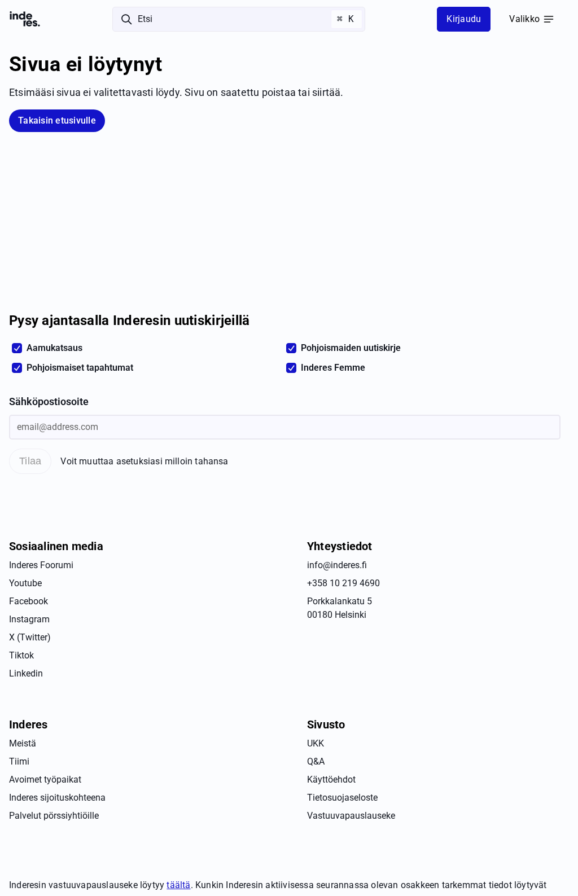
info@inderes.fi (337, 565)
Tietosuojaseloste (342, 797)
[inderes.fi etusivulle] (25, 19)
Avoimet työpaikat (45, 779)
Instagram (29, 619)
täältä (178, 885)
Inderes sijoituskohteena (57, 797)
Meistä (22, 743)
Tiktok (21, 655)
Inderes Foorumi (41, 565)
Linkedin (26, 673)
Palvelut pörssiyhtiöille (54, 815)
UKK (315, 743)
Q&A (316, 761)
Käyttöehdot (331, 779)
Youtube (25, 583)
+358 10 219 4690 (343, 583)
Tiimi (19, 761)
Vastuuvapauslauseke (351, 815)
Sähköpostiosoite (49, 401)
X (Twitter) (30, 637)
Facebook (28, 601)
